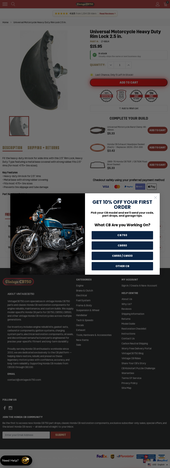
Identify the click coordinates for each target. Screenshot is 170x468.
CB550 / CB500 (122, 256)
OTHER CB (122, 266)
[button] (16, 461)
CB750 (122, 235)
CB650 (122, 245)
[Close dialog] (155, 197)
